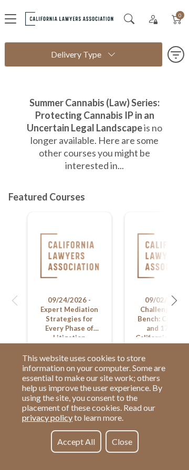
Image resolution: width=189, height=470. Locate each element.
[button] (14, 300)
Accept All (76, 441)
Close (122, 441)
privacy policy (47, 417)
